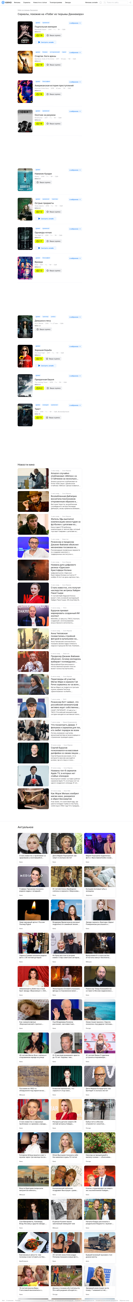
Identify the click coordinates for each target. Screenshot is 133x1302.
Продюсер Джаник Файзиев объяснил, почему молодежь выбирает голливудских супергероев (66, 659)
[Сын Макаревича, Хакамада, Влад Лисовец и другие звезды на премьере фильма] (33, 1214)
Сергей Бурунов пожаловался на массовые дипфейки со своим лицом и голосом (65, 750)
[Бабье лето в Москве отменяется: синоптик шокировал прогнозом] (99, 1114)
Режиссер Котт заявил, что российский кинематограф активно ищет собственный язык (65, 705)
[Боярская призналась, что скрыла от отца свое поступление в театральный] (66, 1081)
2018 (47, 206)
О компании (9, 1300)
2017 (46, 118)
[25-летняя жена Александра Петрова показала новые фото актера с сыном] (66, 1247)
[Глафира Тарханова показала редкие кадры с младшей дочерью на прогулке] (33, 881)
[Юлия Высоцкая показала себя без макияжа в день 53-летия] (66, 1148)
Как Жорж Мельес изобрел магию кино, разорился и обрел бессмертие (65, 796)
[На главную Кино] (8, 2)
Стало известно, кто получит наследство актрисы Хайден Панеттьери (66, 590)
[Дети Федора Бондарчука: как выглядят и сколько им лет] (99, 1081)
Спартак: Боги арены (45, 56)
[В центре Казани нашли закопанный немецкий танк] (66, 1214)
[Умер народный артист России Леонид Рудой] (33, 915)
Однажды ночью (43, 232)
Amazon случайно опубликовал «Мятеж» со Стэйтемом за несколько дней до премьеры (64, 476)
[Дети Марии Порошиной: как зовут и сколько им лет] (66, 848)
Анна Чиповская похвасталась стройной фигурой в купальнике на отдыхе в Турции (63, 636)
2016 (52, 88)
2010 (49, 29)
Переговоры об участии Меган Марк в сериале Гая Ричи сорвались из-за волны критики (65, 682)
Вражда (39, 262)
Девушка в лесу (43, 320)
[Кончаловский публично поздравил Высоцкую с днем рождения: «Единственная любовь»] (66, 1181)
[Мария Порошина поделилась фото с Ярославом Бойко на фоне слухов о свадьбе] (99, 848)
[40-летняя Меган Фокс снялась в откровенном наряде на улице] (33, 1048)
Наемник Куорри (43, 173)
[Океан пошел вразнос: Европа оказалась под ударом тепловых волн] (99, 1014)
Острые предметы (44, 203)
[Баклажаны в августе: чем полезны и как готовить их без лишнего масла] (33, 1247)
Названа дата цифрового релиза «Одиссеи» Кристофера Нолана (63, 567)
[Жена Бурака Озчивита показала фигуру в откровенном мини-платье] (66, 981)
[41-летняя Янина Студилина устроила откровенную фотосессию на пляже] (99, 1048)
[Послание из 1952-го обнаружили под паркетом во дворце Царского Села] (33, 1081)
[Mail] (3, 2)
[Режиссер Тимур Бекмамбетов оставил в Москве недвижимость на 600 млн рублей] (99, 981)
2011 (57, 59)
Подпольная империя (46, 26)
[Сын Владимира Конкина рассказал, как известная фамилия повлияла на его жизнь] (66, 1014)
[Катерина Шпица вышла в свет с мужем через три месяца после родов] (33, 1148)
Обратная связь (124, 1300)
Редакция (51, 1300)
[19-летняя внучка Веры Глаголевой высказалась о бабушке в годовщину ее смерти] (33, 1281)
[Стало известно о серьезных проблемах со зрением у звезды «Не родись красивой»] (33, 1114)
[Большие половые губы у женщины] (99, 881)
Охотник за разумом (45, 115)
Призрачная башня (44, 379)
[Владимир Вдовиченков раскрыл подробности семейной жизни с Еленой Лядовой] (66, 915)
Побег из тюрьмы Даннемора (28, 10)
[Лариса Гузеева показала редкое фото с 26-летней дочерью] (33, 948)
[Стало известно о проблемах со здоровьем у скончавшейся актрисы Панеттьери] (33, 848)
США (63, 29)
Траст (38, 409)
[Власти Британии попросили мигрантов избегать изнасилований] (33, 1181)
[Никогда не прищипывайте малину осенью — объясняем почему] (99, 1148)
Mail (3, 1300)
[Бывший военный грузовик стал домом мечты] (99, 1247)
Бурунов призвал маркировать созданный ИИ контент (65, 613)
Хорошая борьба (43, 350)
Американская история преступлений (54, 85)
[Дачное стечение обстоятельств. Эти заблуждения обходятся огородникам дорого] (66, 1281)
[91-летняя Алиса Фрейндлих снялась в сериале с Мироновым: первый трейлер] (66, 881)
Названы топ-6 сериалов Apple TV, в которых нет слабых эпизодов (63, 773)
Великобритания (63, 411)
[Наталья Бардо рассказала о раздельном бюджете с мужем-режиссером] (99, 1214)
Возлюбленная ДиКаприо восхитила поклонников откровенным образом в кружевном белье (64, 499)
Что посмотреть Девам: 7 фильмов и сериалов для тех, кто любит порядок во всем (66, 728)
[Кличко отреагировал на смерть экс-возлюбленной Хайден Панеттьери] (99, 1181)
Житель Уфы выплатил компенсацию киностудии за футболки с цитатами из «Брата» (65, 522)
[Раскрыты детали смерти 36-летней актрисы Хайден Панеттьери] (66, 1114)
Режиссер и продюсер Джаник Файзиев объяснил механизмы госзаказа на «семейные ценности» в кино (65, 545)
